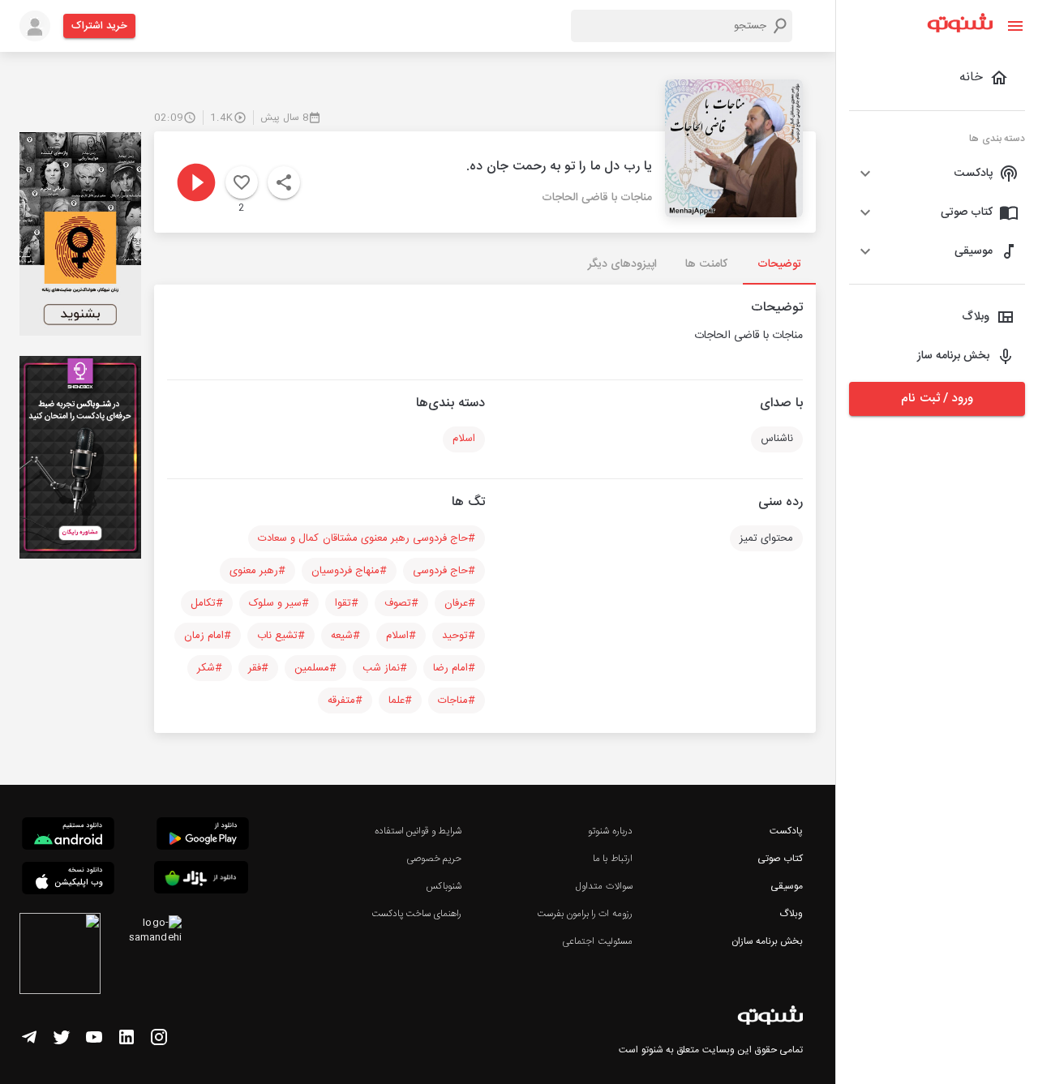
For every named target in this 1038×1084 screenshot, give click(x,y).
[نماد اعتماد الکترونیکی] (60, 956)
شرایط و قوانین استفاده (418, 831)
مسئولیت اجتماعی (597, 941)
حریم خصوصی (433, 858)
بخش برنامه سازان (767, 941)
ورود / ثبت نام (936, 398)
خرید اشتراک (99, 26)
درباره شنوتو (610, 831)
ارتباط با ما (612, 858)
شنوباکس (443, 886)
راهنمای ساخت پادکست (416, 913)
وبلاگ (791, 913)
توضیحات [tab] (779, 264)
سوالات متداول (604, 886)
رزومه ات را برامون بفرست (585, 913)
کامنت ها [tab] (706, 264)
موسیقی (786, 886)
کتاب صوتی (780, 858)
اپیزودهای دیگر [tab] (622, 264)
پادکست (786, 831)
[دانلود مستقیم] (68, 836)
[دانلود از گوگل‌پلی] (202, 836)
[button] (937, 173)
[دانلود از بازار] (201, 880)
